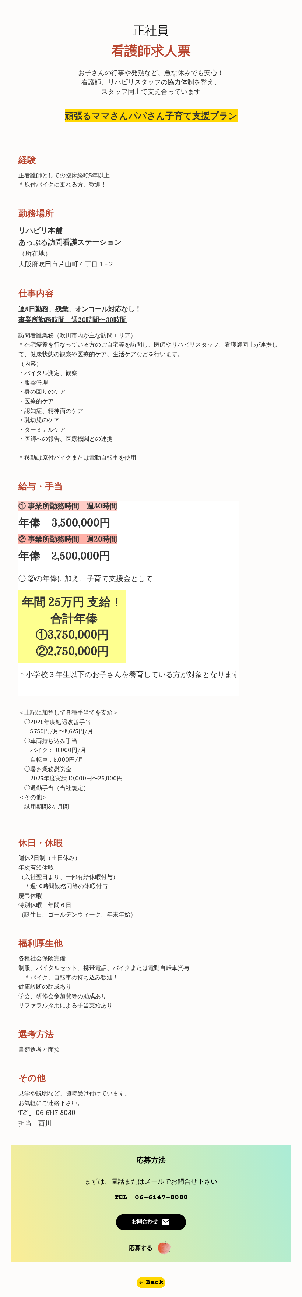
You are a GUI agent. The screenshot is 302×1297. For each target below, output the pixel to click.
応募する (140, 1248)
